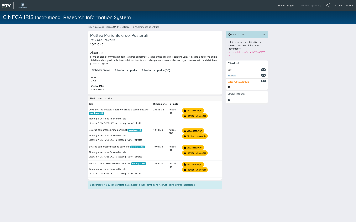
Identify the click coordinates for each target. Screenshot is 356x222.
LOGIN (349, 5)
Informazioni (237, 34)
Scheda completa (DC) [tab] (155, 70)
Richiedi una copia (196, 115)
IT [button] (334, 5)
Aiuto (341, 5)
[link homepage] (8, 5)
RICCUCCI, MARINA (103, 40)
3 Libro (126, 26)
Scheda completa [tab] (125, 70)
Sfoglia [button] (290, 5)
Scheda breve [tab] (101, 70)
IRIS (90, 26)
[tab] (175, 70)
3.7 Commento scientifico (146, 26)
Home (281, 5)
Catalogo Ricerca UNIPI (107, 26)
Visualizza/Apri (194, 110)
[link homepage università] (22, 5)
